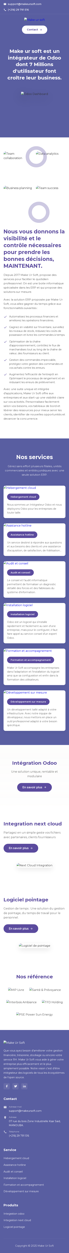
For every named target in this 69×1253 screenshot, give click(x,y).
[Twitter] (15, 1086)
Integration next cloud (17, 1220)
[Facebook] (7, 1086)
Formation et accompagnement (24, 1184)
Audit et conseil (13, 1171)
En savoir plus (32, 787)
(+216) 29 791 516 (18, 9)
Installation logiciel (15, 1178)
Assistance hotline (15, 1165)
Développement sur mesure (21, 1191)
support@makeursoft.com (24, 4)
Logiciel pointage (14, 1227)
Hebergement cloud (16, 1158)
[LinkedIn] (24, 1086)
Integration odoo (14, 1213)
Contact (32, 29)
